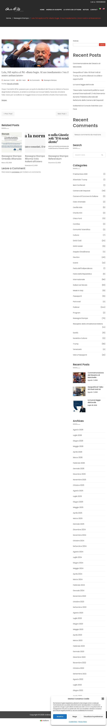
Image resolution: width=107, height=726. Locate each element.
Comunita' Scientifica (81, 229)
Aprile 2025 (77, 513)
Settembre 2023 (79, 607)
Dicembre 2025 (79, 474)
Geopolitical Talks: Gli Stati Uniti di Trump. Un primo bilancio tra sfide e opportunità (87, 75)
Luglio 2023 (77, 618)
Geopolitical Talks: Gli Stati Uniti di (95, 388)
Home (42, 9)
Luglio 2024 (77, 557)
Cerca (75, 41)
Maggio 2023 (78, 629)
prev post (8, 114)
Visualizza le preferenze (93, 716)
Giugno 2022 (78, 690)
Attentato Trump (80, 179)
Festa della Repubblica (82, 274)
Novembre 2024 (79, 535)
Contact (93, 9)
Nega (75, 716)
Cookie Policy (73, 722)
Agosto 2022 (78, 679)
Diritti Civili (77, 240)
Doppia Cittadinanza (81, 252)
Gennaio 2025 (78, 524)
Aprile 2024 (77, 574)
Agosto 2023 (78, 613)
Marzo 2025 (77, 518)
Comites (76, 224)
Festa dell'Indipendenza (82, 268)
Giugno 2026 (78, 441)
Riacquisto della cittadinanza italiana (88, 324)
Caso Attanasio (79, 202)
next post (62, 114)
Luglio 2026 (77, 435)
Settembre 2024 (80, 546)
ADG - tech (22, 80)
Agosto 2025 (78, 491)
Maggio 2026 (78, 446)
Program (76, 313)
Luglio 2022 (77, 685)
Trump (75, 344)
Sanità (75, 333)
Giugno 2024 (78, 563)
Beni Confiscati (79, 185)
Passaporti (77, 296)
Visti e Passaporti (80, 355)
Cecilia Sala (77, 207)
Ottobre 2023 (78, 601)
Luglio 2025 (77, 496)
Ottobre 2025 (78, 485)
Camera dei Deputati (81, 191)
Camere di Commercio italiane (85, 196)
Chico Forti (77, 218)
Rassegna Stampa (21, 18)
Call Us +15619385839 (97, 2)
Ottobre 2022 (78, 668)
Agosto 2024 (78, 552)
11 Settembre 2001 (80, 174)
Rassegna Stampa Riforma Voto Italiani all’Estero (35, 159)
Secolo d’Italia (12, 84)
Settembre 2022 (79, 674)
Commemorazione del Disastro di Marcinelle (96, 375)
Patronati (77, 301)
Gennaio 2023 (78, 651)
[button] (103, 699)
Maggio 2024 (78, 568)
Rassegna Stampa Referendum (58, 157)
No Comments (35, 80)
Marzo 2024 (78, 579)
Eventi (75, 263)
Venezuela (77, 349)
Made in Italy (78, 290)
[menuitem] (100, 8)
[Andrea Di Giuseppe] (14, 9)
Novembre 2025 (79, 479)
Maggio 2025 (78, 507)
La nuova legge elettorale (83, 84)
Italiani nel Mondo (80, 285)
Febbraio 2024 (79, 585)
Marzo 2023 (77, 640)
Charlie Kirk (77, 213)
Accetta (60, 716)
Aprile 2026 (77, 452)
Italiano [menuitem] (46, 720)
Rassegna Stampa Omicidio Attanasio (12, 157)
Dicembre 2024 (79, 529)
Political (76, 307)
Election (76, 257)
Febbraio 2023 (79, 646)
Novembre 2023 (79, 596)
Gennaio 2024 (78, 590)
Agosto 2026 (78, 430)
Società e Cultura (80, 338)
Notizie (86, 9)
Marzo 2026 (77, 457)
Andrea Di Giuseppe (54, 9)
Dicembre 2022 (79, 657)
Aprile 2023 (77, 635)
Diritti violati (78, 246)
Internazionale (79, 279)
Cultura (76, 235)
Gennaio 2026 (78, 468)
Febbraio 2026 (79, 463)
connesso (15, 172)
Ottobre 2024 (78, 540)
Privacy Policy (82, 722)
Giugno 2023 (78, 624)
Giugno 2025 (78, 502)
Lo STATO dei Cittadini (72, 9)
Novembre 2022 (79, 662)
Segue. (4, 100)
